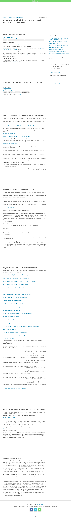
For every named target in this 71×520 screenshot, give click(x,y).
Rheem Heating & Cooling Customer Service (58, 83)
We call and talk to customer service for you (58, 41)
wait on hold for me (26, 237)
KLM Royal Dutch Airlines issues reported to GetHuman (14, 388)
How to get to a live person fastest (56, 47)
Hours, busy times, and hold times (56, 49)
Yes (37, 504)
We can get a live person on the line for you (16, 136)
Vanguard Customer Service (55, 81)
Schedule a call (27, 44)
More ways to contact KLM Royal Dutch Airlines (59, 53)
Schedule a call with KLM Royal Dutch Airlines (12, 207)
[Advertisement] (25, 72)
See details (19, 94)
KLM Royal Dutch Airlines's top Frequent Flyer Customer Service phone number (58, 39)
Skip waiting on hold (18, 44)
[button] (70, 1)
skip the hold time (15, 61)
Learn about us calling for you (9, 133)
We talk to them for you (8, 44)
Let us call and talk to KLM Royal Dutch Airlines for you (20, 126)
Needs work (41, 504)
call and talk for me (16, 237)
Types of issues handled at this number (57, 51)
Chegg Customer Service (54, 79)
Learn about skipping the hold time (10, 143)
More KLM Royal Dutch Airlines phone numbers (59, 45)
